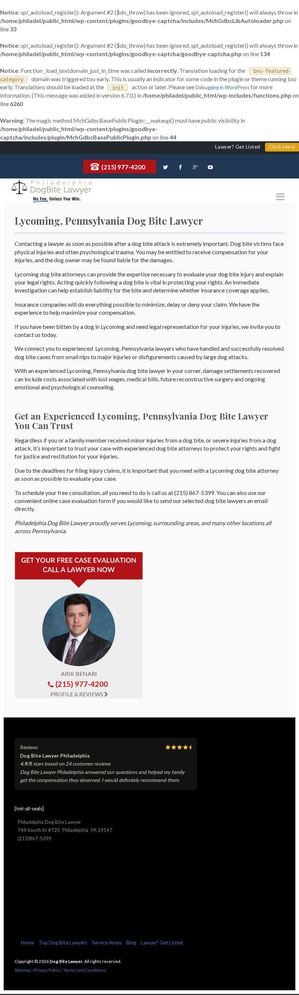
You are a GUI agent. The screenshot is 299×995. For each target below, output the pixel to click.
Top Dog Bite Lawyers (63, 942)
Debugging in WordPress (222, 87)
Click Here (282, 147)
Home (27, 942)
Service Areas (106, 942)
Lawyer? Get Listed (162, 942)
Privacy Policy (47, 970)
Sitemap (22, 970)
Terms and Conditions (84, 970)
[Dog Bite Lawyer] (51, 187)
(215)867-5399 (34, 838)
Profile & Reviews (76, 694)
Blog (131, 942)
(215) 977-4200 (123, 167)
